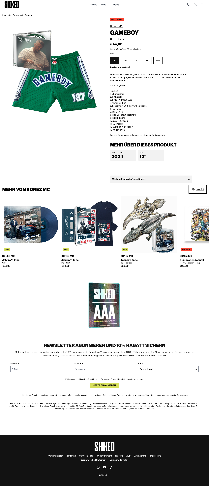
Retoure (119, 456)
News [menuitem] (116, 4)
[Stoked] (12, 4)
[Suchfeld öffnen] (189, 5)
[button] (151, 179)
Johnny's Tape (11, 260)
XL (147, 60)
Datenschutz (140, 456)
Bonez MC (18, 15)
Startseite (6, 15)
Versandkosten (133, 49)
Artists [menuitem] (93, 4)
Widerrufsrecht (104, 456)
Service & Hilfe (86, 456)
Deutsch (103, 475)
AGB (128, 456)
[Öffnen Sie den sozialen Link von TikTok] (111, 467)
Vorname (79, 363)
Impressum (155, 456)
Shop (103, 4)
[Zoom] (53, 72)
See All (200, 189)
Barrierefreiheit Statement (93, 460)
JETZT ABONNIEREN (104, 385)
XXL (158, 60)
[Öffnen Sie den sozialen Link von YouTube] (104, 467)
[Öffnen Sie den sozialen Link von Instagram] (98, 467)
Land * (141, 363)
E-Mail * (14, 363)
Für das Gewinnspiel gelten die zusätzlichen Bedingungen (137, 135)
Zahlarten (71, 456)
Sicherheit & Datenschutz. (177, 395)
